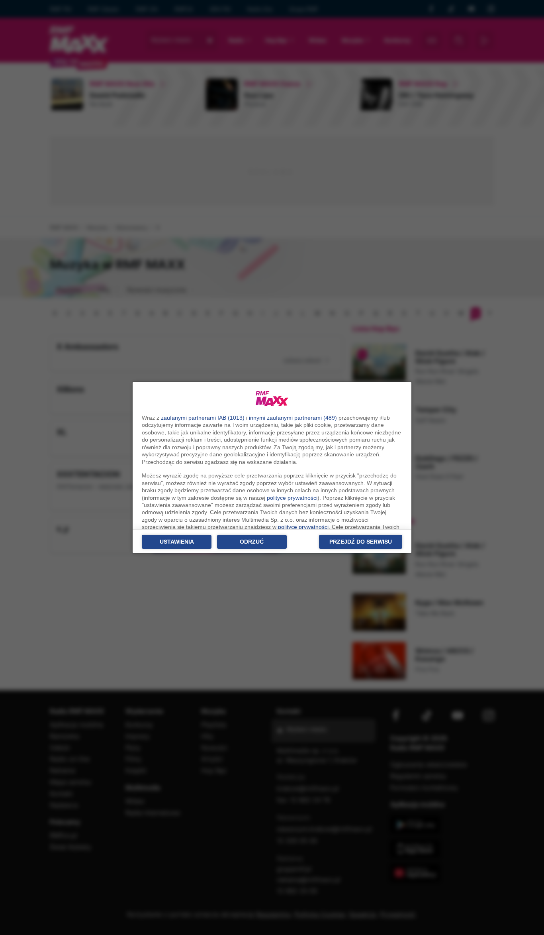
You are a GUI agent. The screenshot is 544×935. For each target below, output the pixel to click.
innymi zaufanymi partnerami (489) (293, 417)
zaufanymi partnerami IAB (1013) (203, 417)
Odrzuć (252, 541)
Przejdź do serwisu (360, 541)
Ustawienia (177, 541)
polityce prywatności (292, 498)
